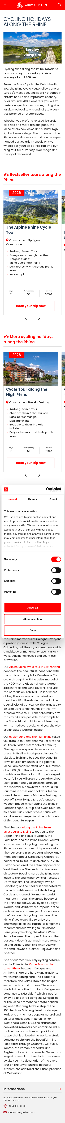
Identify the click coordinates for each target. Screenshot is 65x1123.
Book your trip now (31, 306)
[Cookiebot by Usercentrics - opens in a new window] (46, 489)
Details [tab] (32, 499)
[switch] (56, 570)
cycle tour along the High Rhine (30, 737)
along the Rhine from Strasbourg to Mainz (27, 829)
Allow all (32, 607)
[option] (30, 252)
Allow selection (32, 619)
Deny (32, 630)
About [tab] (53, 499)
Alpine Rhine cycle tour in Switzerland (34, 667)
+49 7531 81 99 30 (16, 1106)
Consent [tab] (12, 499)
